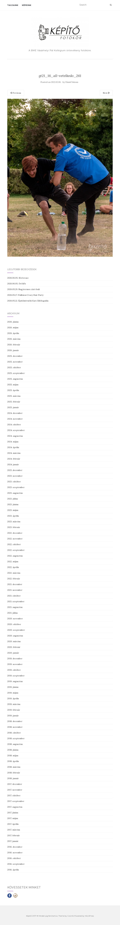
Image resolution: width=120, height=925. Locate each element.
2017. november (14, 789)
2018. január (13, 778)
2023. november (15, 476)
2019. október (14, 670)
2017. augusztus (14, 807)
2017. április (13, 824)
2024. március (13, 453)
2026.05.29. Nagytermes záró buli (23, 289)
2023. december (14, 470)
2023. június (12, 504)
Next (105, 93)
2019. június (12, 687)
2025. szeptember (16, 373)
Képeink (26, 5)
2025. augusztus (15, 379)
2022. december (14, 533)
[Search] (111, 5)
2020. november (15, 618)
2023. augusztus (15, 493)
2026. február (13, 344)
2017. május (12, 818)
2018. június (12, 750)
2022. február (13, 578)
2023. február (13, 527)
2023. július (12, 498)
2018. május (12, 755)
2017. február (13, 835)
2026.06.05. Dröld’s (16, 283)
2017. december (14, 784)
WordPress (89, 916)
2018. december (14, 721)
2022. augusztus (15, 555)
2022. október (14, 544)
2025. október (14, 367)
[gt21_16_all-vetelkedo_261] (60, 177)
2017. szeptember (15, 801)
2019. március (13, 704)
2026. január (13, 350)
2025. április (13, 390)
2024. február (13, 458)
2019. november (15, 664)
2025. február (13, 401)
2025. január (13, 407)
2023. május (12, 510)
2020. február (13, 647)
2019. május (12, 692)
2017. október (13, 795)
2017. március (13, 829)
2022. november (15, 538)
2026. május (12, 327)
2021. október (14, 595)
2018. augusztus (15, 744)
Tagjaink (12, 5)
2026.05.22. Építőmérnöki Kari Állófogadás (27, 300)
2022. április (13, 567)
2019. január (13, 715)
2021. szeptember (15, 601)
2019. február (13, 710)
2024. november (15, 419)
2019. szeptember (16, 675)
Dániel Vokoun (71, 82)
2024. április (13, 447)
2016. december (14, 847)
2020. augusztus (15, 635)
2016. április (13, 869)
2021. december (14, 584)
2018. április (13, 761)
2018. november (15, 727)
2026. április (13, 333)
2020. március (14, 641)
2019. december (14, 658)
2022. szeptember (16, 550)
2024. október (14, 424)
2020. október (14, 624)
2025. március (13, 396)
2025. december (15, 356)
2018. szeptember (16, 738)
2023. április (13, 516)
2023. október (14, 481)
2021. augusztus (15, 607)
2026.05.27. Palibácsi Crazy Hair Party (25, 295)
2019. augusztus (15, 681)
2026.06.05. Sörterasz (18, 278)
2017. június (12, 812)
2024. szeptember (16, 430)
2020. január (13, 652)
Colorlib (70, 916)
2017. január (12, 841)
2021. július (12, 613)
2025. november (15, 361)
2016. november (15, 852)
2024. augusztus (15, 436)
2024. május (12, 441)
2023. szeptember (16, 487)
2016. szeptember (16, 864)
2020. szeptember (16, 630)
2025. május (12, 384)
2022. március (13, 573)
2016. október (14, 858)
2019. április (13, 698)
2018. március (13, 767)
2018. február (13, 772)
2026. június (13, 321)
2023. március (13, 521)
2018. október (14, 732)
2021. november (14, 590)
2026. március (13, 339)
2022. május (12, 561)
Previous (16, 93)
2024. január (13, 464)
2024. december (15, 413)
